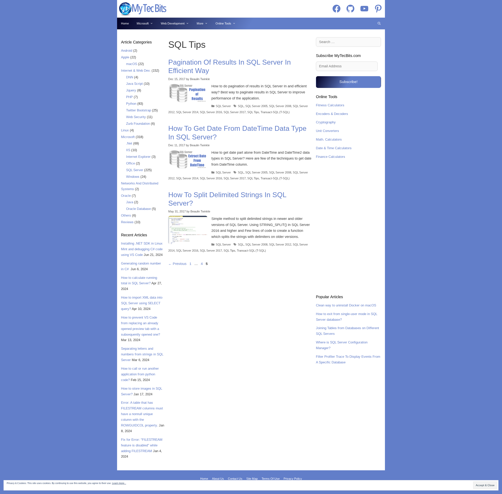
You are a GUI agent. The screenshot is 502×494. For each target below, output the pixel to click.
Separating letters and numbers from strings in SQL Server (142, 354)
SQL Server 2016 (211, 112)
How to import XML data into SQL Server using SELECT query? (141, 303)
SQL (241, 106)
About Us (218, 478)
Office (130, 163)
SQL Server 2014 (187, 112)
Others (126, 215)
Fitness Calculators (330, 105)
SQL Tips (253, 112)
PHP (129, 97)
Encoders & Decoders (332, 114)
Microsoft (143, 23)
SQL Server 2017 (235, 112)
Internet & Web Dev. (136, 70)
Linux (125, 130)
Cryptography (326, 122)
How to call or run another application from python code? (140, 374)
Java (129, 202)
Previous (177, 264)
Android (126, 50)
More (200, 23)
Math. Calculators (329, 139)
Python (131, 104)
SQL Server (223, 106)
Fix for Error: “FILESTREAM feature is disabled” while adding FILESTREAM (141, 445)
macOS (131, 64)
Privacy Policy (293, 478)
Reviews (127, 222)
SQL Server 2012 (280, 244)
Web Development (173, 23)
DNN (129, 77)
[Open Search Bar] (379, 23)
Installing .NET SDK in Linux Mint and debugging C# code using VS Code (142, 249)
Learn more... (119, 483)
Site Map (252, 478)
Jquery (131, 90)
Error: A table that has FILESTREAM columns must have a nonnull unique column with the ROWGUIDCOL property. (142, 414)
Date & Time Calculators (334, 148)
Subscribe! (348, 82)
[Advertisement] (348, 227)
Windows (132, 177)
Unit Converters (327, 131)
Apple (125, 57)
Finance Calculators (330, 157)
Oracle (126, 196)
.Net (129, 143)
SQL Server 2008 (280, 106)
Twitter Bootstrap (138, 110)
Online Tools (223, 23)
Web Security (136, 117)
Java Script (134, 84)
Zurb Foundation (138, 124)
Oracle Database (138, 209)
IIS (128, 150)
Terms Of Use (271, 478)
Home (125, 23)
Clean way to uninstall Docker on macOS (346, 305)
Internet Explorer (138, 157)
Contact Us (235, 478)
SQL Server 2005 (256, 106)
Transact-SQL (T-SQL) (275, 112)
